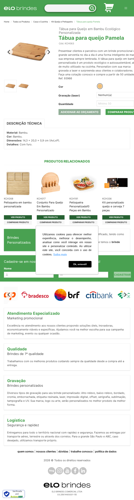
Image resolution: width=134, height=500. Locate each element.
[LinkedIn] (83, 470)
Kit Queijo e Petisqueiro (62, 21)
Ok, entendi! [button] (80, 264)
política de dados (106, 451)
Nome (8, 268)
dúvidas (63, 451)
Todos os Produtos (21, 21)
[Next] (48, 52)
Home (6, 21)
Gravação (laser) (69, 95)
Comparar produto (18, 222)
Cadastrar (122, 274)
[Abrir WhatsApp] (126, 492)
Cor (61, 86)
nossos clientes (46, 451)
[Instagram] (59, 470)
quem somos (25, 451)
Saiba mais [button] (60, 254)
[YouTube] (67, 470)
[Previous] (9, 52)
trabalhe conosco (82, 451)
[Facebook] (75, 470)
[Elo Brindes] (20, 8)
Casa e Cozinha (40, 21)
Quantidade (66, 104)
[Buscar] (93, 8)
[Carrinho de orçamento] (109, 8)
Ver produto (18, 217)
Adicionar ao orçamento (80, 112)
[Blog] (51, 470)
